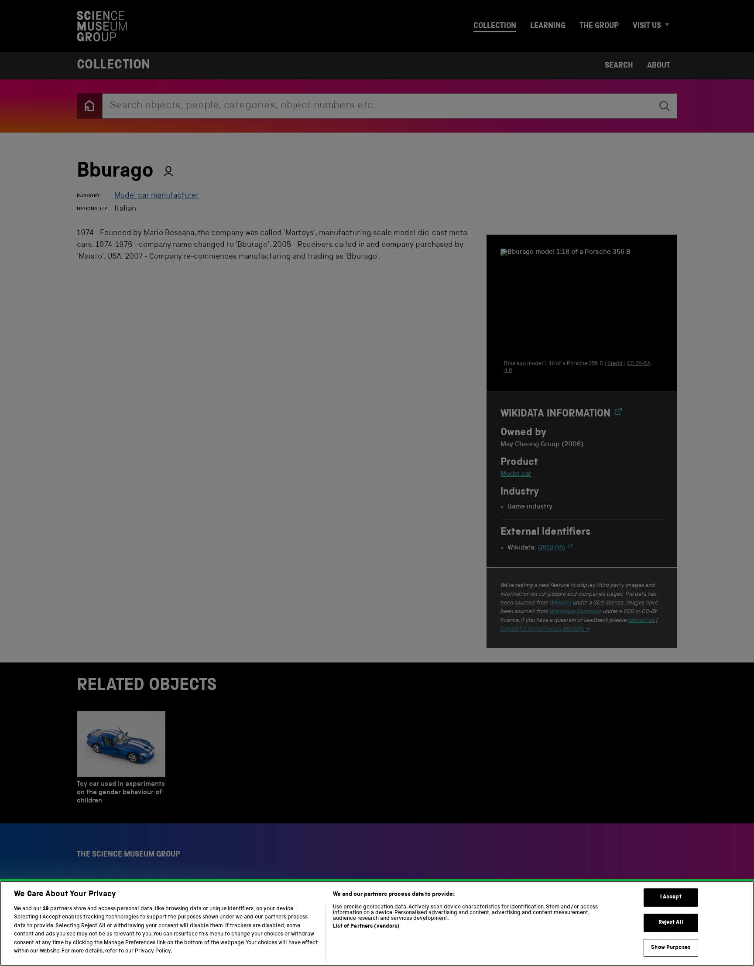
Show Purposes (670, 948)
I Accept (671, 898)
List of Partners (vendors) (366, 926)
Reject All (670, 922)
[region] (377, 923)
